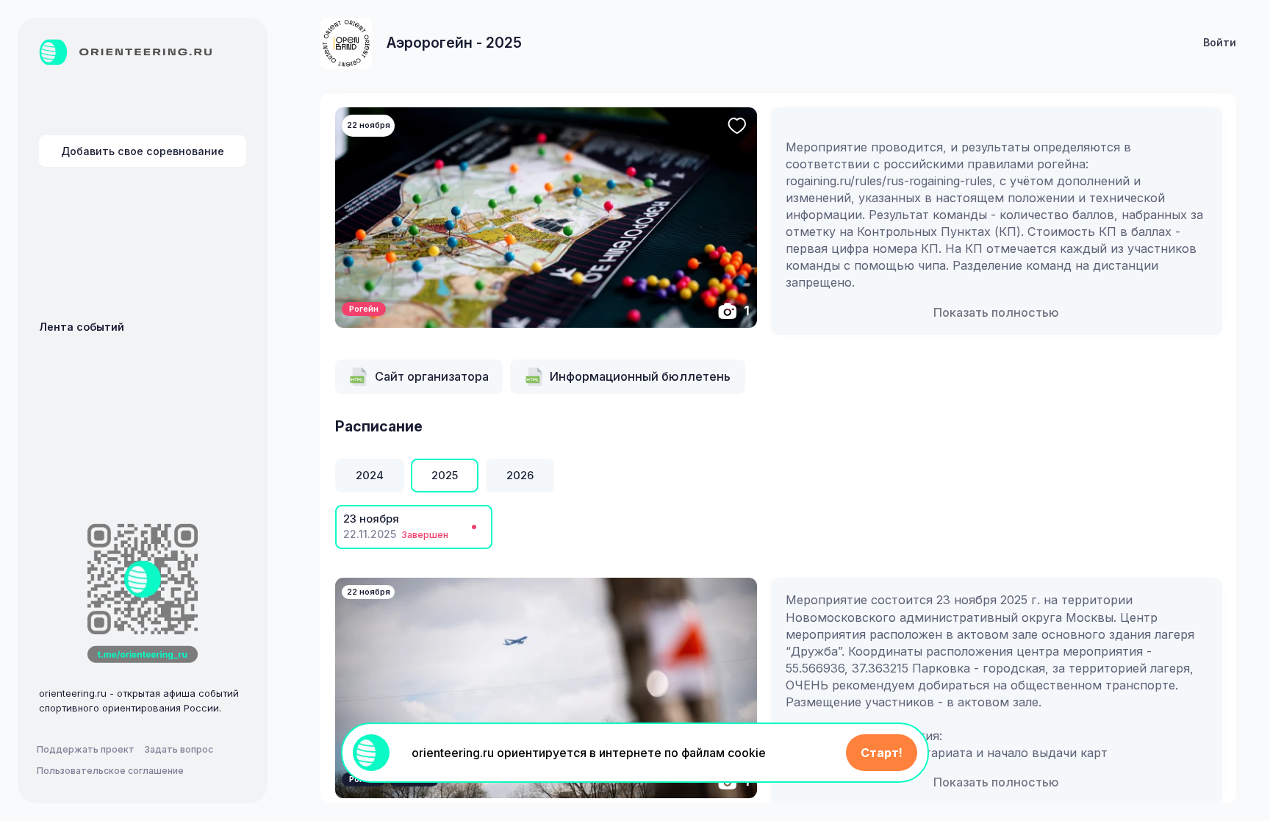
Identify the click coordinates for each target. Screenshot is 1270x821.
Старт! (882, 752)
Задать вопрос (178, 749)
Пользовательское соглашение (110, 770)
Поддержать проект (85, 749)
